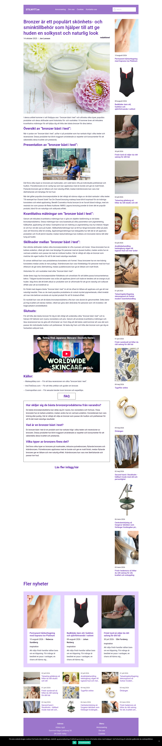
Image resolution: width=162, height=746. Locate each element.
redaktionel (105, 37)
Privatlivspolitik (84, 742)
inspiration (34, 646)
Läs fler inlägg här (67, 467)
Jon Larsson (45, 38)
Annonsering (60, 9)
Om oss (71, 9)
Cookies (80, 9)
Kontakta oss (91, 9)
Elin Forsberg (121, 639)
